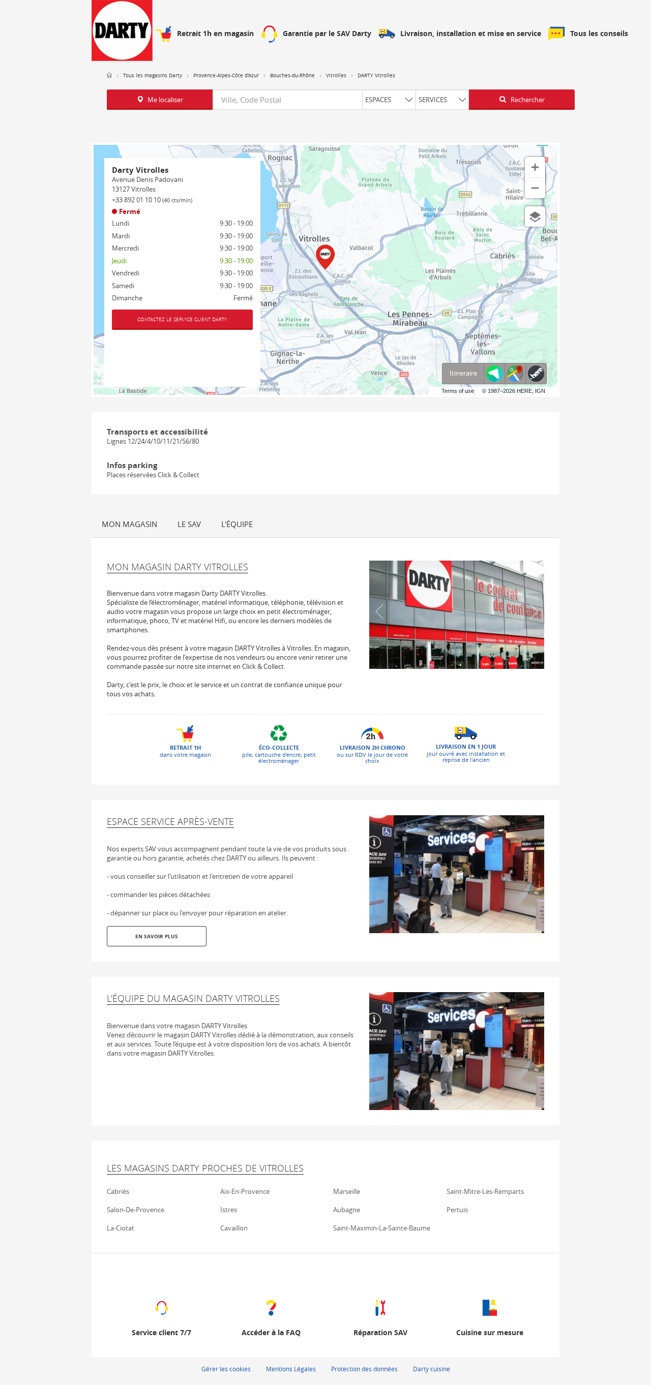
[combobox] (341, 99)
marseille (346, 1191)
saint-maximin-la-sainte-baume (381, 1228)
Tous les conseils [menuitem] (599, 33)
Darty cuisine (431, 1369)
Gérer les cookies (226, 1369)
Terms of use (457, 391)
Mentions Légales (291, 1369)
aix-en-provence (245, 1191)
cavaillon (234, 1228)
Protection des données (364, 1369)
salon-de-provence (135, 1209)
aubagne (346, 1209)
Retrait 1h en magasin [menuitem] (215, 33)
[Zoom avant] (535, 167)
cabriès (118, 1191)
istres (228, 1209)
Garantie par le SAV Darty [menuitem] (327, 33)
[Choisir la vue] (535, 216)
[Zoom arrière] (535, 188)
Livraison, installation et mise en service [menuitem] (470, 33)
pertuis (457, 1209)
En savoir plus (156, 936)
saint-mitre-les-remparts (485, 1191)
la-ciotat (120, 1228)
